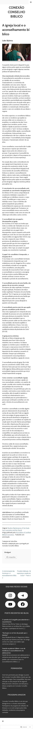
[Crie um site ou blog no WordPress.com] (2, 721)
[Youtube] (10, 604)
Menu (31, 2)
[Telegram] (23, 595)
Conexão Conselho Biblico (16, 12)
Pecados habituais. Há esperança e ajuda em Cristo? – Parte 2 (24, 573)
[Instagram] (10, 595)
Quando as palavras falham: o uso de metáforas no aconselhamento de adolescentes (13, 651)
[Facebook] (23, 604)
